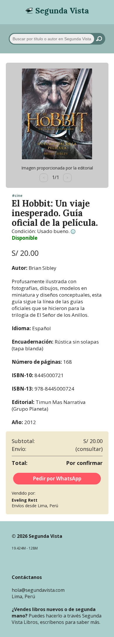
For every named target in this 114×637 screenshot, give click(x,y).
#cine (17, 195)
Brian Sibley (42, 268)
